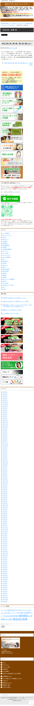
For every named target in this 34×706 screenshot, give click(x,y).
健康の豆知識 (5, 271)
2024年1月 (4, 400)
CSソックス (5, 251)
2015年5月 (4, 587)
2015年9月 (4, 579)
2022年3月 (4, 438)
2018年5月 (4, 517)
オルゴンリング (14, 610)
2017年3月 (4, 545)
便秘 (25, 612)
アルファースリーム (6, 235)
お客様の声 (4, 241)
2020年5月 (4, 471)
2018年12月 (5, 503)
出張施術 (4, 277)
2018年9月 (4, 509)
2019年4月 (4, 495)
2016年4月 (4, 567)
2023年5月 (4, 412)
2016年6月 (4, 563)
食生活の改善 (20, 619)
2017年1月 (4, 549)
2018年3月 (4, 521)
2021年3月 (4, 456)
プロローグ (5, 680)
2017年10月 (5, 531)
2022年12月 (5, 422)
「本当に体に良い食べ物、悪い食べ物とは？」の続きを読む (18, 64)
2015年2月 (4, 593)
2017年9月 (4, 533)
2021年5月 (4, 454)
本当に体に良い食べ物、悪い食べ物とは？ (17, 43)
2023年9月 (4, 408)
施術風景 (4, 275)
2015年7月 (4, 583)
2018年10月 (5, 507)
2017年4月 (4, 543)
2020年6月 (4, 469)
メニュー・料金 (6, 667)
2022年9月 (4, 428)
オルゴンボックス (6, 255)
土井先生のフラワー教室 (7, 285)
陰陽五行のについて (7, 682)
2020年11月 (5, 461)
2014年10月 (5, 599)
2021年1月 (4, 459)
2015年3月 (4, 591)
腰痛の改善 (4, 261)
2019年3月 (4, 497)
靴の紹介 (4, 281)
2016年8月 (4, 559)
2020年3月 (4, 475)
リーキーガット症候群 (15, 612)
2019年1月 (4, 501)
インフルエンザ (4, 610)
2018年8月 (4, 511)
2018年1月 (4, 525)
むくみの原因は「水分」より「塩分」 (10, 313)
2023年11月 (5, 404)
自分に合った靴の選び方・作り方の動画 (12, 673)
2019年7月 (4, 489)
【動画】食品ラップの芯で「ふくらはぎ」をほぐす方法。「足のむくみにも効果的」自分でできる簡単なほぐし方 (17, 305)
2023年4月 (4, 414)
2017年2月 (4, 547)
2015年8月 (4, 581)
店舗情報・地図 (6, 685)
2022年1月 (4, 442)
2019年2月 (4, 499)
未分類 (3, 289)
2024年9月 (4, 396)
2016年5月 (4, 565)
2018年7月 (4, 513)
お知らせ (4, 237)
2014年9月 (4, 601)
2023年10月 (5, 406)
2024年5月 (4, 398)
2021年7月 (4, 452)
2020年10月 (5, 463)
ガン (28, 610)
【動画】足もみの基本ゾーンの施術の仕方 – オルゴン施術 (15, 301)
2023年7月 (4, 410)
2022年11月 (5, 424)
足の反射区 (9, 619)
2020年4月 (4, 473)
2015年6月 (4, 585)
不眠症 (3, 267)
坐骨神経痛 (6, 616)
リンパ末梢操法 (5, 233)
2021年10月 (5, 446)
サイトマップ (5, 694)
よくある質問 (6, 671)
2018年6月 (4, 515)
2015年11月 (5, 577)
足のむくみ (4, 265)
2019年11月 (5, 481)
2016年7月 (4, 561)
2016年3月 (4, 569)
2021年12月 (5, 444)
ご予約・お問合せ (7, 687)
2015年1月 (4, 595)
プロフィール (6, 664)
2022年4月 (4, 436)
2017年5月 (4, 541)
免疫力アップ (5, 239)
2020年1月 (4, 477)
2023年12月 (5, 402)
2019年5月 (4, 493)
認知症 (29, 616)
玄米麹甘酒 (12, 616)
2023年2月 (4, 418)
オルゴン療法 (5, 253)
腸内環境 (23, 615)
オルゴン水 (23, 610)
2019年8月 (4, 487)
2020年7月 (4, 467)
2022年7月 (4, 432)
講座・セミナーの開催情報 (8, 279)
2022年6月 (4, 434)
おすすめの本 (13, 48)
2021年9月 (4, 448)
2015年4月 (4, 589)
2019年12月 (5, 479)
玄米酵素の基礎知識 (6, 249)
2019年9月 (4, 485)
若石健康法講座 (5, 245)
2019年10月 (5, 483)
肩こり (3, 259)
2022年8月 (4, 430)
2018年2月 (4, 523)
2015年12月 (5, 575)
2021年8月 (4, 450)
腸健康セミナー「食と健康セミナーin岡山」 (12, 309)
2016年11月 (5, 553)
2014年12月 (5, 597)
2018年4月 (4, 519)
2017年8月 (4, 535)
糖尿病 (17, 616)
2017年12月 (5, 527)
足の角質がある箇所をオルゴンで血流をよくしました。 (14, 297)
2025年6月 (4, 392)
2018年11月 (5, 505)
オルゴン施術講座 (6, 257)
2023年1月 (4, 420)
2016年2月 (4, 571)
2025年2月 (4, 394)
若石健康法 (4, 243)
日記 (3, 287)
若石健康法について (7, 676)
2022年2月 (4, 440)
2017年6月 (4, 539)
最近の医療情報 (5, 269)
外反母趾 (4, 263)
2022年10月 (5, 426)
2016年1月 (4, 573)
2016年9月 (4, 557)
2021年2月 (4, 457)
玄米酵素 (4, 247)
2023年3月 (4, 416)
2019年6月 (4, 491)
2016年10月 (5, 555)
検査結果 (4, 273)
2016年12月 (5, 551)
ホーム (4, 662)
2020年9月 (4, 465)
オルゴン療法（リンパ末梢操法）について (12, 678)
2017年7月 (4, 537)
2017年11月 (5, 529)
